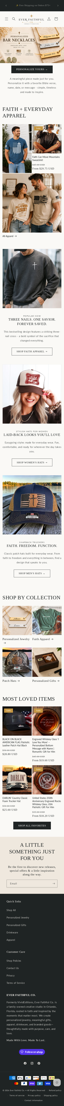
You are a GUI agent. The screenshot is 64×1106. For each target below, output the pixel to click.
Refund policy (55, 1090)
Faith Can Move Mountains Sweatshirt (46, 158)
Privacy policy (34, 1095)
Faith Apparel (41, 639)
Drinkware (12, 932)
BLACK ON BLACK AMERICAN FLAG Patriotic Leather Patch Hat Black (16, 742)
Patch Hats (9, 680)
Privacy (10, 975)
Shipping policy (51, 1095)
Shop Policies (14, 960)
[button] (6, 19)
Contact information (34, 1100)
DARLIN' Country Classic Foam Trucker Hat (15, 799)
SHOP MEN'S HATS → (32, 573)
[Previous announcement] (6, 5)
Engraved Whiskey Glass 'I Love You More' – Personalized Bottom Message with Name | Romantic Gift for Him (45, 745)
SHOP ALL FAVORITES (32, 825)
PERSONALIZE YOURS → (32, 69)
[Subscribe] (53, 883)
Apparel (11, 939)
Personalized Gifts (44, 680)
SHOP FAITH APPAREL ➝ (32, 351)
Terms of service (17, 1095)
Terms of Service (16, 983)
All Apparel (7, 236)
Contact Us (13, 968)
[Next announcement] (58, 5)
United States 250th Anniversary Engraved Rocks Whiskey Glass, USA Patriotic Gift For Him (46, 803)
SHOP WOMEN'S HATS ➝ (32, 462)
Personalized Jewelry (16, 639)
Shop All (11, 910)
